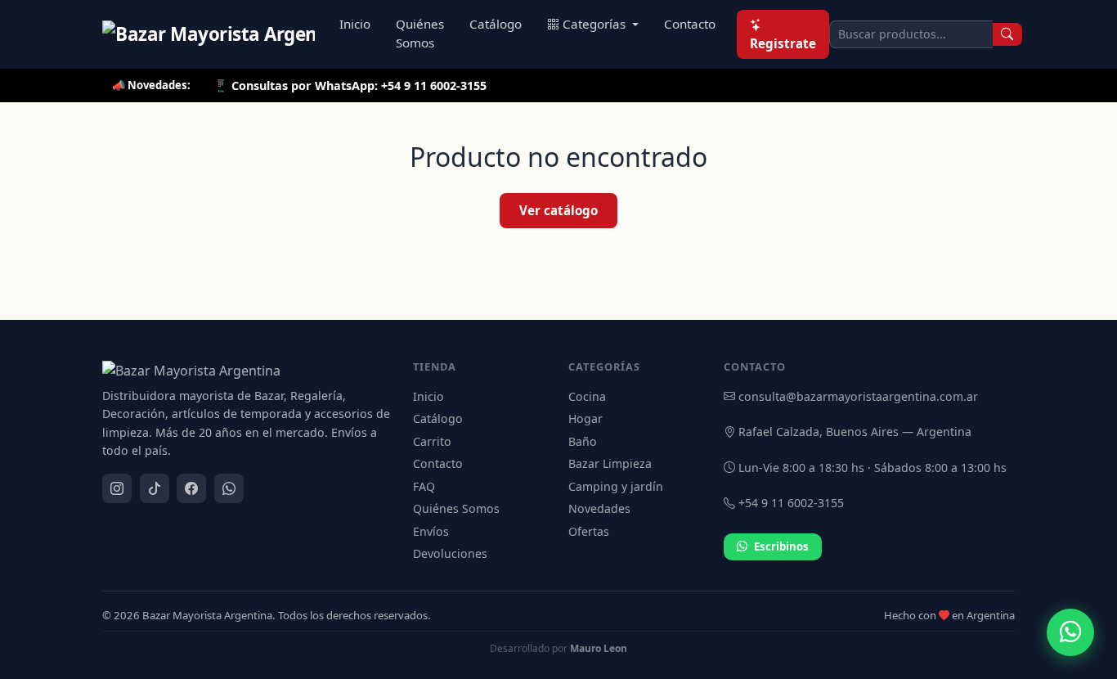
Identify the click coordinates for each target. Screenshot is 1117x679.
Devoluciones (450, 553)
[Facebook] (191, 488)
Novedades (599, 508)
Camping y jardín (615, 486)
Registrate (783, 43)
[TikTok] (154, 488)
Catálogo (495, 24)
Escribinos (781, 546)
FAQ (424, 486)
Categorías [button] (596, 24)
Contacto (690, 24)
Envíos (431, 531)
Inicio (354, 24)
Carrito (432, 441)
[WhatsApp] (229, 488)
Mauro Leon (598, 648)
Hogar (585, 418)
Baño (582, 441)
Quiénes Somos (420, 33)
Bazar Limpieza (610, 463)
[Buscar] (1007, 34)
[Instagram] (117, 488)
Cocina (587, 396)
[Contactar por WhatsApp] (1070, 632)
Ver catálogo (558, 210)
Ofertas (588, 531)
